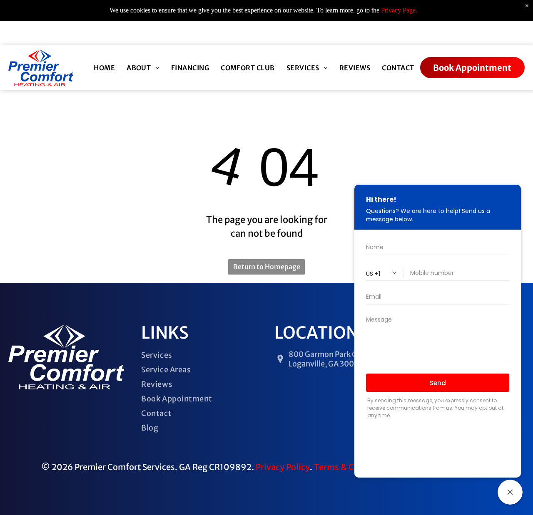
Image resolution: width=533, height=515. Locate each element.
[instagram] (290, 33)
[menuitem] (104, 68)
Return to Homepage (266, 266)
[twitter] (275, 33)
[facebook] (260, 33)
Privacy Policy (283, 467)
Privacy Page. (399, 10)
